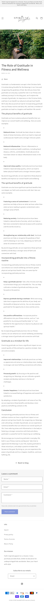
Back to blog (23, 463)
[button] (2, 18)
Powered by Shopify (29, 600)
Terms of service (9, 539)
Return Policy (8, 544)
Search (6, 530)
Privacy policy (8, 534)
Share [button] (6, 79)
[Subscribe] (33, 576)
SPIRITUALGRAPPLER (18, 600)
